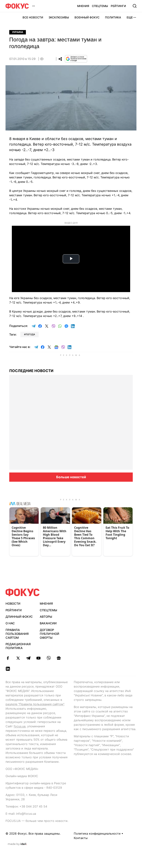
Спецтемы (100, 6)
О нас (10, 623)
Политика (113, 17)
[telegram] (28, 658)
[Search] (134, 6)
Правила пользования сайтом (17, 633)
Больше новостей (71, 477)
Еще (130, 17)
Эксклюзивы (59, 17)
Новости (13, 603)
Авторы (46, 616)
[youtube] (38, 658)
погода (30, 334)
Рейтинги (118, 6)
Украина (17, 32)
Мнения (83, 6)
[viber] (48, 658)
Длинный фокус (19, 616)
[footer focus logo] (23, 592)
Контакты (81, 838)
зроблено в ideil (17, 844)
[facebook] (8, 658)
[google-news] (59, 658)
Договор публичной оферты (49, 633)
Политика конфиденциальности (97, 833)
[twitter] (18, 658)
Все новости (33, 17)
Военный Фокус (87, 17)
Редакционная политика (18, 646)
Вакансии (48, 623)
